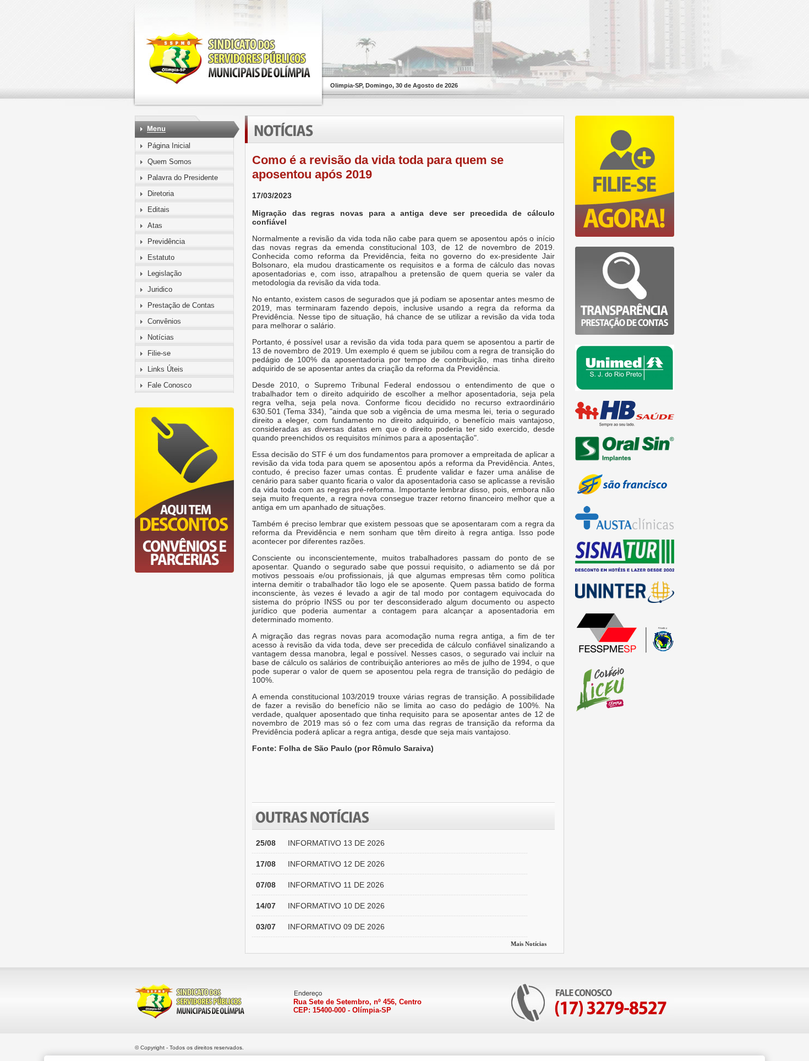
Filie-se (159, 353)
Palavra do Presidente (182, 177)
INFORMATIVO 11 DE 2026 (336, 884)
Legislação (164, 273)
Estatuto (160, 257)
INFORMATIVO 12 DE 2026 (336, 863)
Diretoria (160, 193)
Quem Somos (169, 161)
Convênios (164, 321)
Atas (154, 225)
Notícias (160, 337)
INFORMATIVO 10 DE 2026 (336, 905)
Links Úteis (165, 369)
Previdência (166, 241)
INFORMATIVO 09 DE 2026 (336, 926)
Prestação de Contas (181, 305)
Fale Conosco (169, 385)
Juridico (159, 289)
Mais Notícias (528, 943)
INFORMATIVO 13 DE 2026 (336, 843)
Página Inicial (168, 146)
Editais (158, 209)
